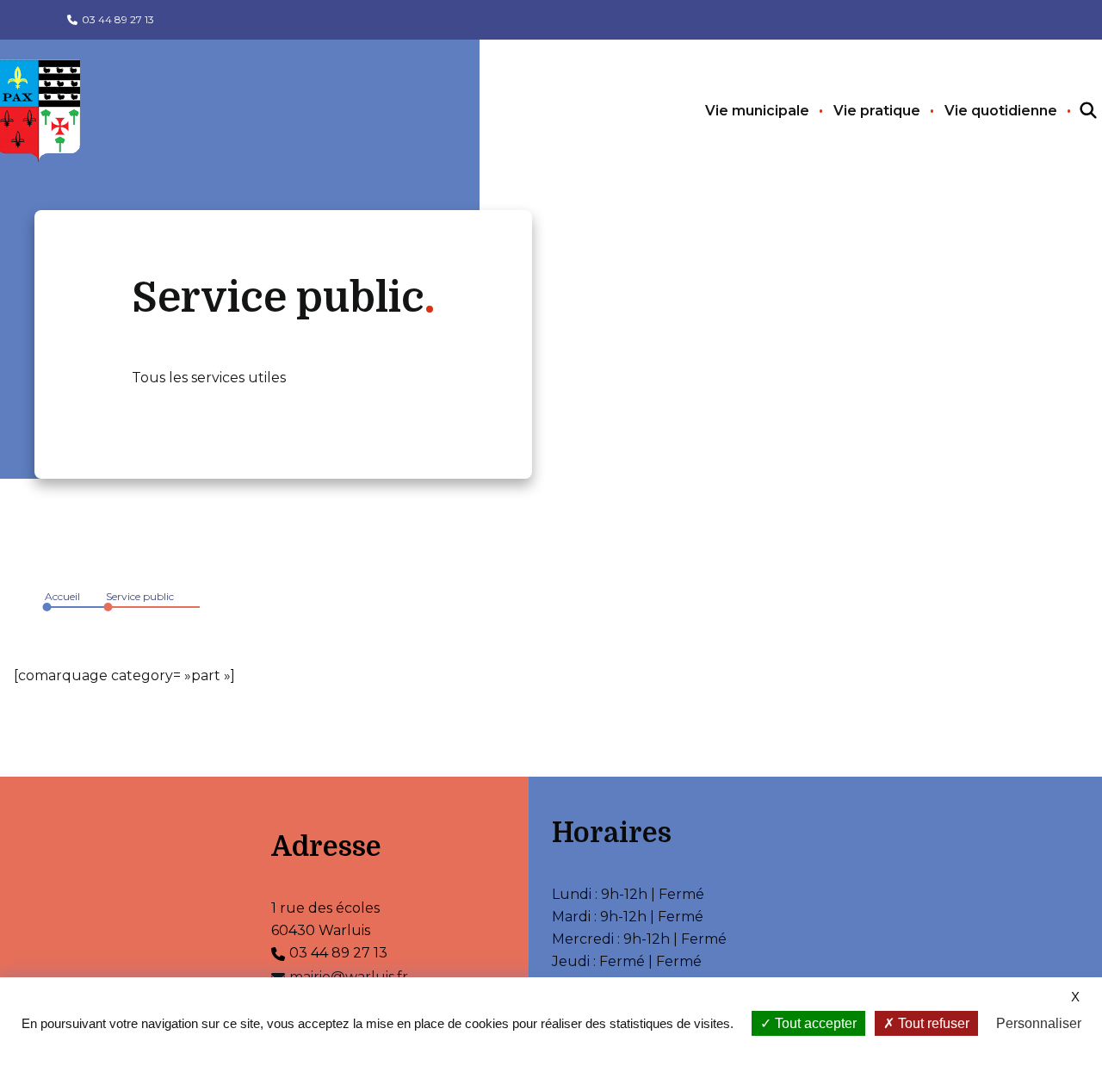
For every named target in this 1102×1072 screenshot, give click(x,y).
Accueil (62, 596)
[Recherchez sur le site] (1072, 111)
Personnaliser (1038, 1023)
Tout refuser (932, 1023)
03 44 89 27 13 (118, 19)
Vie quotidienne (1000, 110)
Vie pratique (876, 110)
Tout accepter (814, 1023)
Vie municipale (757, 110)
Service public (140, 596)
